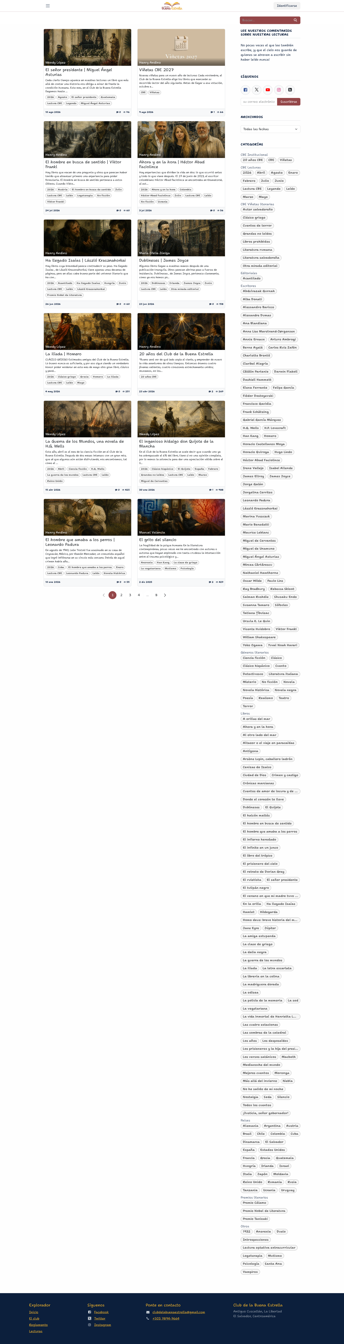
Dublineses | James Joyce (164, 260)
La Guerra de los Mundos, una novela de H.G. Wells (84, 443)
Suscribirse (288, 102)
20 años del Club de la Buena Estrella (176, 353)
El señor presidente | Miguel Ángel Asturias (78, 72)
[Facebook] (245, 90)
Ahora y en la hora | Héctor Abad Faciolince (172, 164)
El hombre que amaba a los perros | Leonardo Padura (80, 542)
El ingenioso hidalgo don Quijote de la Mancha (176, 443)
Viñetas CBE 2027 (156, 69)
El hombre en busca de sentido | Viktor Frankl (83, 164)
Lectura (35, 1331)
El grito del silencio (157, 539)
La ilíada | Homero (63, 353)
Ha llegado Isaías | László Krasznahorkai (85, 260)
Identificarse (287, 6)
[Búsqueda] (295, 20)
